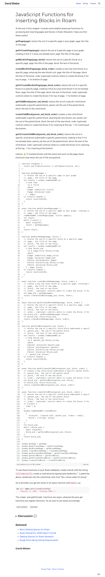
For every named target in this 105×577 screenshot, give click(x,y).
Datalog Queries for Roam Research (37, 536)
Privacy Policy (46, 569)
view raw (85, 464)
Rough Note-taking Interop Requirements (39, 540)
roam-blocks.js (21, 464)
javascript (33, 507)
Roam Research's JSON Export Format (38, 533)
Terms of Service (58, 569)
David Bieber (12, 3)
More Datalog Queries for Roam (35, 529)
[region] (52, 312)
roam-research (22, 507)
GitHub (38, 464)
